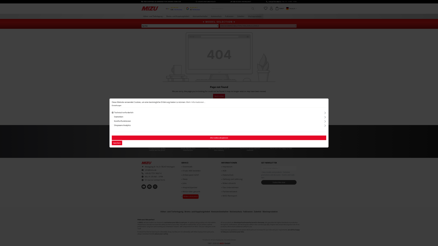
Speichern (117, 143)
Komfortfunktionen (122, 121)
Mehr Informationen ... (195, 102)
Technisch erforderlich (123, 112)
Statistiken (118, 116)
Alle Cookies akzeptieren (219, 138)
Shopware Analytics (122, 125)
